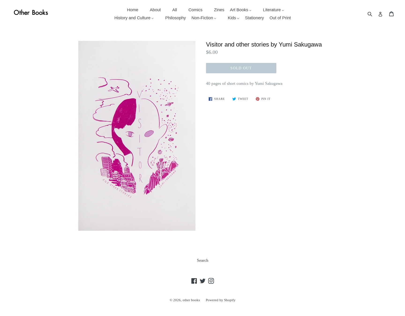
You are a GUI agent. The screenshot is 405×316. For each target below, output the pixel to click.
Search (202, 260)
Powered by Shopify (221, 300)
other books (191, 300)
